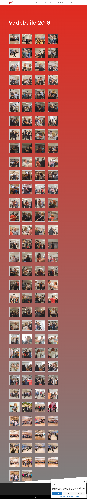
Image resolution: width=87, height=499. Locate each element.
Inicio (33, 2)
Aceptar (57, 493)
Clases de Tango (40, 2)
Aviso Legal (76, 496)
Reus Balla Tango (49, 2)
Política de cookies (61, 496)
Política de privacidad (70, 496)
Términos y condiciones (41, 497)
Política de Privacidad (24, 497)
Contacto (73, 2)
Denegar (68, 493)
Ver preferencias (79, 493)
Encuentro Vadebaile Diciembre (62, 2)
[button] (84, 482)
